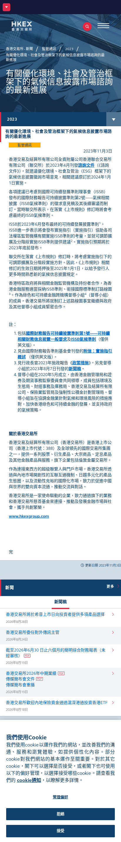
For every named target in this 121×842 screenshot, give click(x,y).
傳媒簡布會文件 (20, 679)
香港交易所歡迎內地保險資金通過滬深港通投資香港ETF (56, 702)
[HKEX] (31, 26)
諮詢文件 (86, 165)
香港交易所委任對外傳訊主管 (32, 632)
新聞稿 (60, 601)
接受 (60, 830)
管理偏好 (60, 797)
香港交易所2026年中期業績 (31, 673)
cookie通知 (29, 780)
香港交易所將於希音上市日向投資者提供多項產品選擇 (55, 614)
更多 (111, 587)
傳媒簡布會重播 (20, 684)
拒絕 (60, 814)
